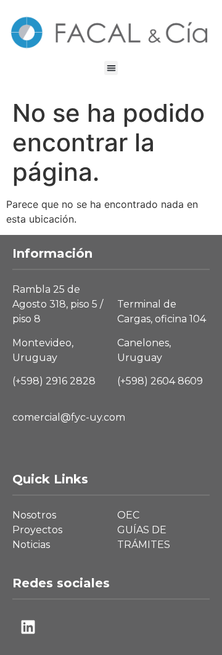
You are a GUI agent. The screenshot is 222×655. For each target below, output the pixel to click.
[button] (111, 68)
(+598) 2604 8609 (160, 381)
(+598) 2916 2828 (54, 381)
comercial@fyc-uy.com (68, 417)
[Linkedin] (27, 627)
